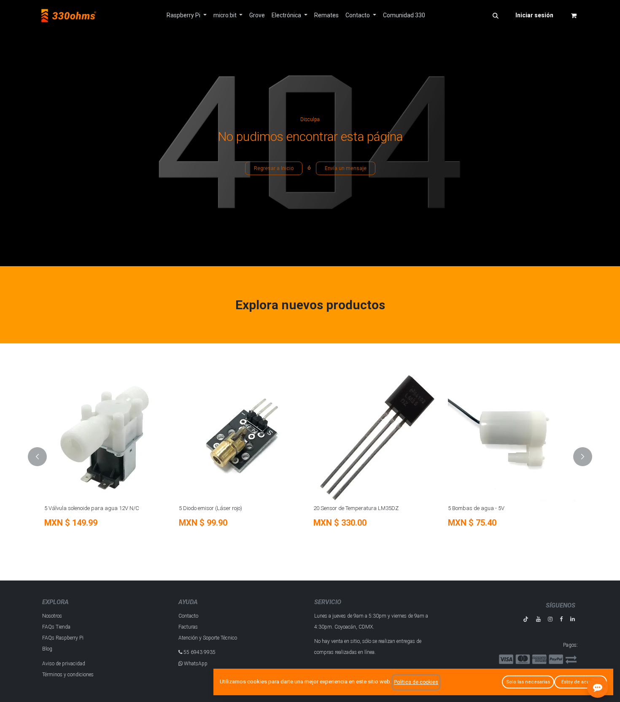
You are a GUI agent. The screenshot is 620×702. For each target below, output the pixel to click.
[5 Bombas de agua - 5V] (512, 438)
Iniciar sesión (534, 15)
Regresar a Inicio (274, 168)
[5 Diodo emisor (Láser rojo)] (243, 438)
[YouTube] (538, 619)
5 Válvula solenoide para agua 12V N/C (91, 508)
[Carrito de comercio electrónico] (573, 15)
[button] (495, 15)
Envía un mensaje (346, 168)
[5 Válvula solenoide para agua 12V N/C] (108, 438)
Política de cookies (416, 682)
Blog (47, 649)
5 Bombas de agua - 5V (476, 508)
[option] (310, 457)
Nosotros (52, 616)
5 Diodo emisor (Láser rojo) (210, 508)
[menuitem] (186, 15)
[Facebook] (561, 619)
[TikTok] (525, 619)
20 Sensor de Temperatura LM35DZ (356, 508)
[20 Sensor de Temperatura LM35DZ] (377, 438)
